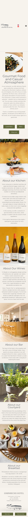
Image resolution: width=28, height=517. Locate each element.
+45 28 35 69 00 (14, 499)
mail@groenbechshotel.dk (15, 500)
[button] (26, 26)
